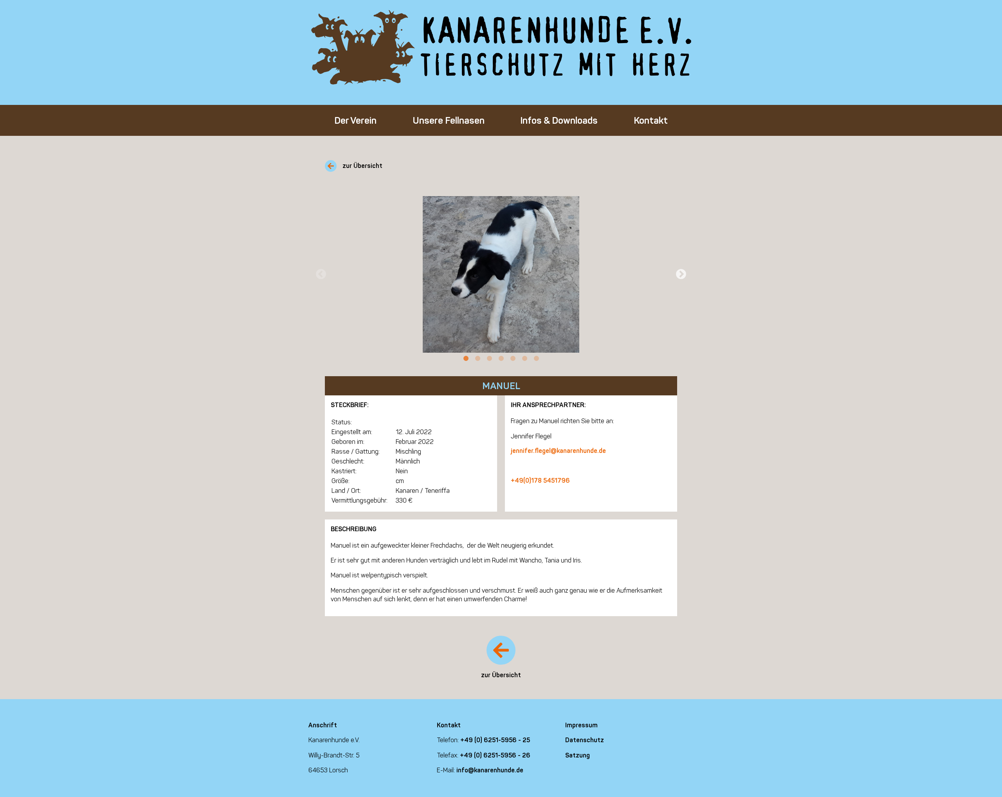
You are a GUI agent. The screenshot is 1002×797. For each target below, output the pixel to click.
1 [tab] (466, 358)
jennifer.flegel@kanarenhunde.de (558, 450)
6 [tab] (524, 358)
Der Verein (355, 120)
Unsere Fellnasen (449, 120)
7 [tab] (536, 358)
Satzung (577, 755)
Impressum (581, 725)
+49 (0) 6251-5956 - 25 (495, 740)
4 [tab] (501, 358)
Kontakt (651, 120)
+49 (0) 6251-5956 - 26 (495, 755)
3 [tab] (489, 358)
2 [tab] (477, 358)
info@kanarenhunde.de (489, 770)
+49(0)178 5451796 (540, 480)
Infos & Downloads (559, 120)
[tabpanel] (501, 274)
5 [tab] (513, 358)
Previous (321, 274)
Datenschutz (584, 740)
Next (681, 274)
